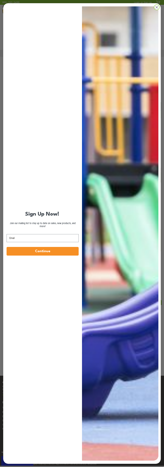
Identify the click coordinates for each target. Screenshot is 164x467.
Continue (42, 251)
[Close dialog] (157, 7)
